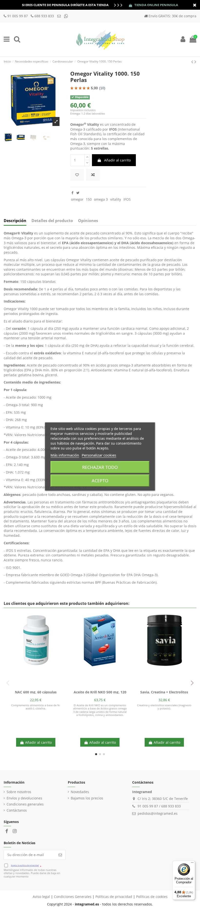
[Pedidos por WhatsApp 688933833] (66, 16)
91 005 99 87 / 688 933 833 (159, 806)
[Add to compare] (93, 175)
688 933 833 (44, 16)
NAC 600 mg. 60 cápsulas (36, 692)
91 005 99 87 (18, 16)
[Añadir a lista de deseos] (28, 686)
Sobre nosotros (19, 791)
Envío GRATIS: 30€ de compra (172, 16)
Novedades (80, 791)
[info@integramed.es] (59, 16)
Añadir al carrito (117, 160)
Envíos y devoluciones (24, 798)
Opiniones (88, 220)
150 (89, 199)
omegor (77, 199)
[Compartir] (72, 192)
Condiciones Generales (72, 896)
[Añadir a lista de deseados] (77, 175)
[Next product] (195, 61)
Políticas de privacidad (113, 896)
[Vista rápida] (42, 686)
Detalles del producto (52, 220)
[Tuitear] (78, 192)
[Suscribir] (60, 854)
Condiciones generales (25, 804)
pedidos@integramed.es (158, 813)
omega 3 (101, 199)
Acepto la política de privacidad (25, 865)
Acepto (100, 480)
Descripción (15, 220)
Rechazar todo (100, 467)
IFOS (127, 199)
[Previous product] (192, 61)
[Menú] (192, 864)
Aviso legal (41, 896)
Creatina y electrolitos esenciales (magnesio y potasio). (164, 706)
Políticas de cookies (152, 896)
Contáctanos (17, 810)
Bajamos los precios (87, 798)
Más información (64, 455)
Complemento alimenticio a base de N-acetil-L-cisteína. (35, 706)
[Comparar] (35, 686)
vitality (115, 199)
